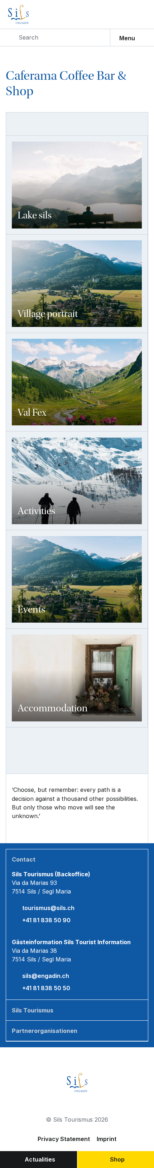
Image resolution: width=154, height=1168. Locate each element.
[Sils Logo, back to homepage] (34, 14)
